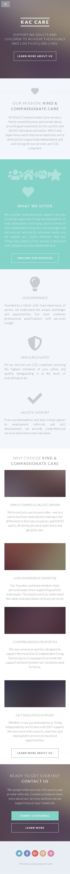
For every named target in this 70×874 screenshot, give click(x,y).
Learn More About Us (35, 56)
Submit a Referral (35, 815)
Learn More (34, 827)
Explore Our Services (35, 258)
